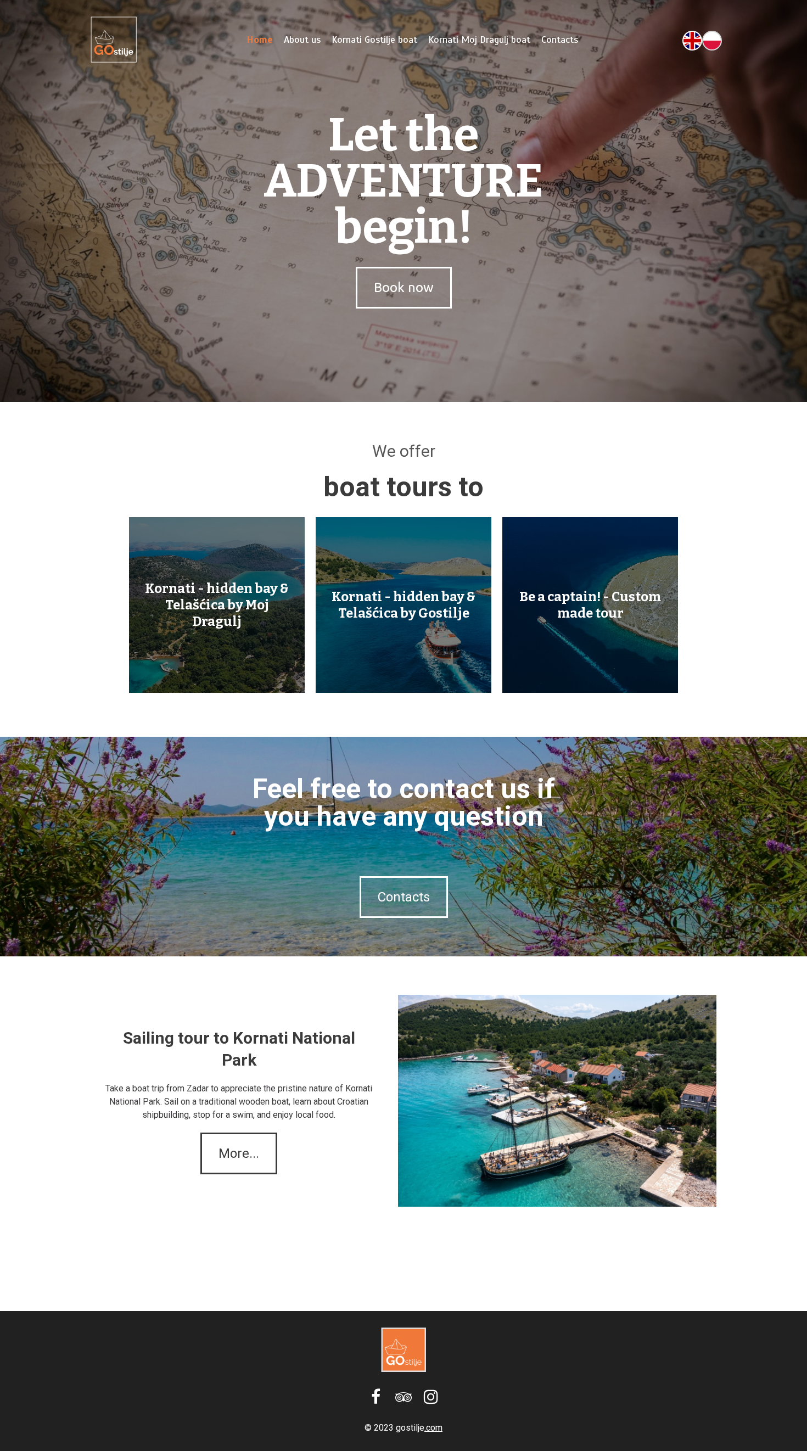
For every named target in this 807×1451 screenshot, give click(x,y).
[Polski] (712, 39)
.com (433, 1427)
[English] (692, 39)
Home (259, 39)
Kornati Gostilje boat (374, 39)
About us (302, 39)
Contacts (559, 39)
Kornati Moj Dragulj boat (479, 39)
